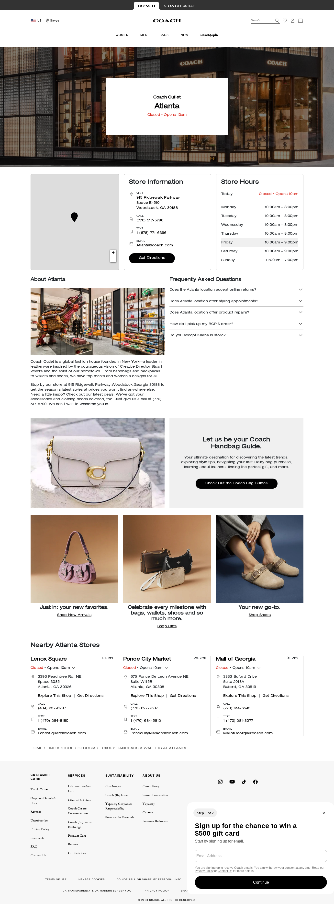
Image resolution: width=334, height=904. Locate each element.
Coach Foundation (155, 795)
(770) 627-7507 (144, 708)
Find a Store (59, 748)
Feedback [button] (37, 838)
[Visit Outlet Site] (179, 6)
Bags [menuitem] (164, 35)
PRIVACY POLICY (157, 890)
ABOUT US (151, 775)
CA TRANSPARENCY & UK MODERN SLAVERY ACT (98, 890)
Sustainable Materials (119, 817)
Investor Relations (155, 821)
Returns (36, 812)
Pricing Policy (40, 829)
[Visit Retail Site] (146, 6)
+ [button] (113, 253)
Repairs (73, 844)
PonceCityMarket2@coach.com (159, 733)
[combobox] (265, 21)
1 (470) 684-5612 (146, 721)
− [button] (113, 259)
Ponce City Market (147, 659)
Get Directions (152, 258)
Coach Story (151, 786)
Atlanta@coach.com (154, 245)
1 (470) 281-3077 (238, 721)
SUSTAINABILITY (119, 775)
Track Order (39, 789)
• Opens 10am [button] (50, 668)
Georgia (86, 748)
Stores (54, 20)
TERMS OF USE (56, 879)
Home (37, 748)
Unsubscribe (39, 820)
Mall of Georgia (236, 659)
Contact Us (38, 855)
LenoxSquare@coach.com (62, 733)
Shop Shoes (260, 615)
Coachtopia (113, 786)
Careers (148, 812)
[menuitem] (209, 35)
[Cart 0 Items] (300, 20)
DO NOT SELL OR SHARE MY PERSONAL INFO (149, 879)
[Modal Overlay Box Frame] (260, 848)
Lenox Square (49, 659)
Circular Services (79, 800)
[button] (277, 21)
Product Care (77, 836)
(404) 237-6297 (52, 708)
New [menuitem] (185, 35)
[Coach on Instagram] (220, 781)
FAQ (34, 847)
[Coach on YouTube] (232, 781)
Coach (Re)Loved (117, 795)
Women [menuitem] (122, 35)
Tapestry (149, 804)
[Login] (293, 21)
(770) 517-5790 (149, 220)
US (39, 20)
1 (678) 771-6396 (151, 233)
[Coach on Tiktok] (244, 781)
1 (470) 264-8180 (53, 721)
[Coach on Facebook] (255, 781)
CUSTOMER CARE (40, 777)
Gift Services (77, 853)
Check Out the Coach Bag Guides (236, 483)
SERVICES (76, 775)
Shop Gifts (167, 626)
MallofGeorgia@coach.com (248, 733)
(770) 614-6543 (237, 708)
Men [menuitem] (144, 35)
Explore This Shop (54, 696)
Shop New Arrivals (74, 615)
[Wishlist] (285, 21)
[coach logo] (167, 21)
